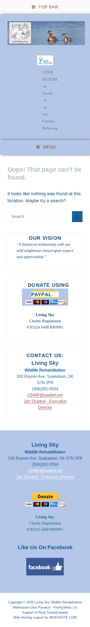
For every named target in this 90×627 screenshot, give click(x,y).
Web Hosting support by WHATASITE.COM (45, 617)
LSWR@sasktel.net (45, 395)
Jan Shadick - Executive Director (45, 477)
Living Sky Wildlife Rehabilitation (58, 602)
